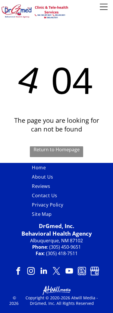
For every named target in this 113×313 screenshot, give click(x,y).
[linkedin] (44, 271)
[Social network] (82, 271)
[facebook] (18, 271)
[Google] (95, 271)
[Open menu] (104, 7)
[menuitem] (56, 167)
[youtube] (69, 271)
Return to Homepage (57, 149)
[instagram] (31, 271)
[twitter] (56, 271)
